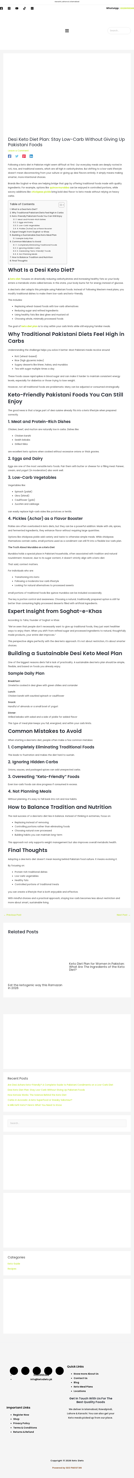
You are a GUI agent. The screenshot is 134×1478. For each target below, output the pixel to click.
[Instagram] (9, 8)
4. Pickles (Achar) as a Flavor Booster (34, 228)
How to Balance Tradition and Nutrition (32, 257)
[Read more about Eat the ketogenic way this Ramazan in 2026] (36, 959)
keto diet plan (29, 326)
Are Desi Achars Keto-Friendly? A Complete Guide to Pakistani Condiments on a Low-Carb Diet (60, 1084)
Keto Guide (14, 1263)
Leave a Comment (18, 150)
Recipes (12, 1268)
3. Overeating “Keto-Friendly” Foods (34, 251)
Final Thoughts (19, 260)
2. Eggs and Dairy (25, 222)
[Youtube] (16, 8)
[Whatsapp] (60, 1371)
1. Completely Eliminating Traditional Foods (36, 245)
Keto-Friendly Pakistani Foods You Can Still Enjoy (37, 216)
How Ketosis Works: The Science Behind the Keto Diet (37, 1095)
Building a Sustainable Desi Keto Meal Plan (34, 235)
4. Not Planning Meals (27, 254)
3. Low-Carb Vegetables (28, 225)
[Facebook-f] (48, 1371)
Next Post (123, 915)
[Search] (129, 30)
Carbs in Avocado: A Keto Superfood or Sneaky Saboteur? (40, 1100)
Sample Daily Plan (24, 238)
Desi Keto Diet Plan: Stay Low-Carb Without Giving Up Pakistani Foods (46, 1089)
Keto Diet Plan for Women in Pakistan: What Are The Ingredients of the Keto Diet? (97, 967)
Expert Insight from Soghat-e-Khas (30, 231)
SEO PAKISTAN (74, 1467)
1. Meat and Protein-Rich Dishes (31, 219)
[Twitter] (16, 156)
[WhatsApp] (32, 8)
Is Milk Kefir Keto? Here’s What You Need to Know (35, 1105)
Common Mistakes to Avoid (26, 241)
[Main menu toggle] (67, 30)
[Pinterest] (24, 156)
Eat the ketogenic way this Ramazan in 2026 (35, 986)
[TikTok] (24, 8)
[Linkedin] (31, 156)
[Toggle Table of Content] (60, 205)
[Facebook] (1, 8)
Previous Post (12, 915)
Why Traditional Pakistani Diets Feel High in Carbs (37, 212)
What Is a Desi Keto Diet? (24, 209)
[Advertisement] (67, 1041)
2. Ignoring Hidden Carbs (28, 248)
